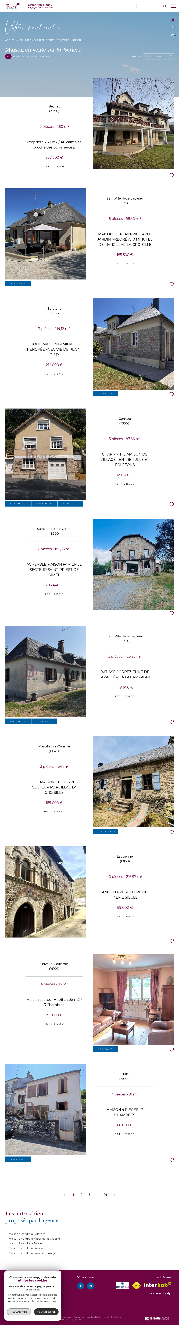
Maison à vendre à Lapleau (26, 1248)
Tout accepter (46, 1311)
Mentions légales (94, 1317)
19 (105, 1195)
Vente (50, 40)
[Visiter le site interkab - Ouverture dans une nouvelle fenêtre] (157, 1284)
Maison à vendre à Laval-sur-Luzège (32, 1253)
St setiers (63, 40)
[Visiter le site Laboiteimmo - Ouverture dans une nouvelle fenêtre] (156, 1319)
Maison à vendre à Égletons (27, 1234)
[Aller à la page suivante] (113, 1195)
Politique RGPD (64, 1320)
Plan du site (78, 1317)
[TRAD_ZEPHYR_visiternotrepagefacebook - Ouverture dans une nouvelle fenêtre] (80, 1285)
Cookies (77, 1320)
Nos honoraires (64, 1317)
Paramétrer (19, 1311)
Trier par (136, 56)
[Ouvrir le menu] (173, 6)
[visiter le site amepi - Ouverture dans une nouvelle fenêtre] (122, 1285)
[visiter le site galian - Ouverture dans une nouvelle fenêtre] (158, 1294)
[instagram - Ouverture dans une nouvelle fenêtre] (90, 1285)
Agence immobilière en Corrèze (25, 40)
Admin (107, 1317)
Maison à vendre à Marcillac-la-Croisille (34, 1238)
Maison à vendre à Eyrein (25, 1243)
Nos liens (117, 1317)
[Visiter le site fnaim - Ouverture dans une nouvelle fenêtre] (136, 1285)
